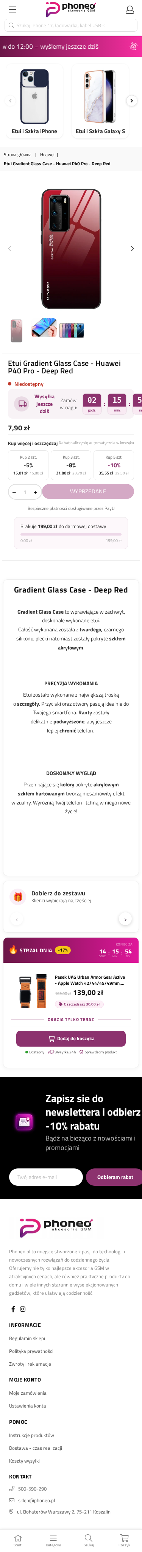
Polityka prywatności (31, 1351)
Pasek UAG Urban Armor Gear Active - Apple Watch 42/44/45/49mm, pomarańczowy (90, 980)
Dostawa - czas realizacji (35, 1448)
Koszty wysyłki (24, 1460)
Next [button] (132, 249)
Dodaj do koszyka (76, 1038)
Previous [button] (9, 249)
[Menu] (12, 9)
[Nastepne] (131, 100)
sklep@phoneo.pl (36, 1500)
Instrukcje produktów (31, 1435)
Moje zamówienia (28, 1393)
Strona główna (17, 155)
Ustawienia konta (27, 1405)
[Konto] (129, 9)
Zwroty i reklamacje (30, 1364)
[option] (71, 249)
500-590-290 (32, 1488)
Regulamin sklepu (28, 1338)
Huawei (47, 155)
